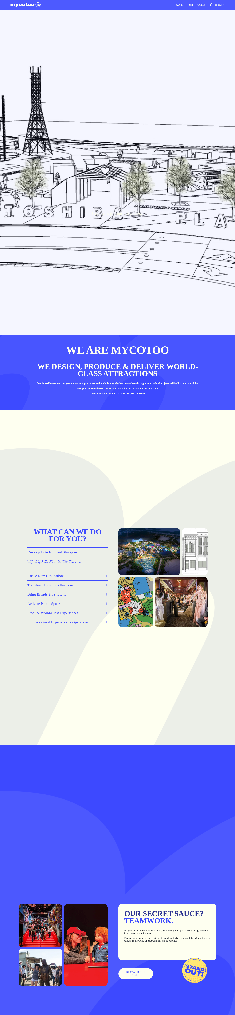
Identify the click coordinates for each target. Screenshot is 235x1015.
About (179, 4)
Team (190, 4)
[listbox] (218, 5)
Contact (201, 4)
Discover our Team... (135, 973)
